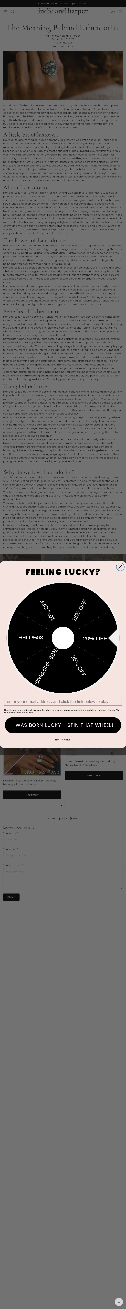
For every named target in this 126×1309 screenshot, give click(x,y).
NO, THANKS (63, 740)
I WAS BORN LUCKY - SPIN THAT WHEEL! (62, 725)
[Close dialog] (120, 567)
